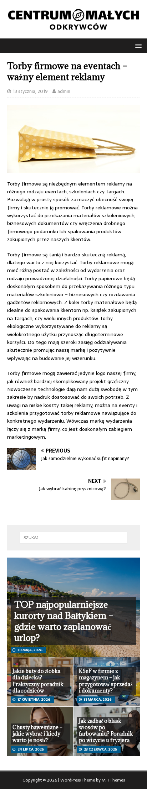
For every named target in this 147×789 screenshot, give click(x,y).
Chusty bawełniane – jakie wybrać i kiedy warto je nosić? (37, 733)
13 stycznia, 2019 (30, 91)
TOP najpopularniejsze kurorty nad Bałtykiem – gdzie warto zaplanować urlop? (63, 621)
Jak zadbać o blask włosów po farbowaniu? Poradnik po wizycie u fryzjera (106, 730)
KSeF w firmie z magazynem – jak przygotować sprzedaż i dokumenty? (105, 681)
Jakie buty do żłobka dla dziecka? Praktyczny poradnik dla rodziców (38, 681)
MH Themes (113, 780)
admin (63, 91)
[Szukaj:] (73, 538)
